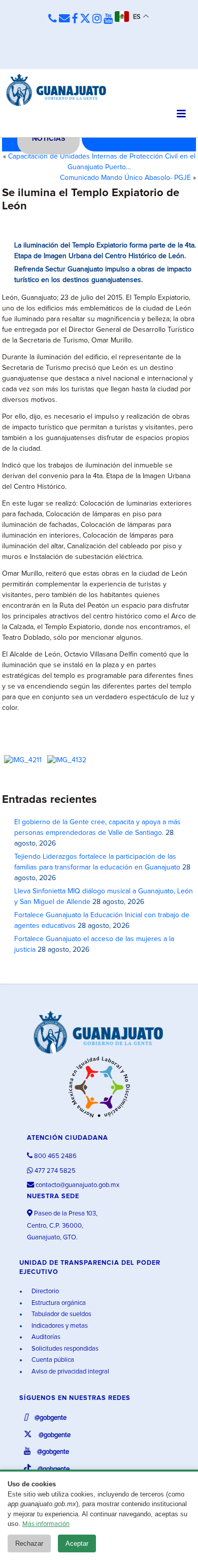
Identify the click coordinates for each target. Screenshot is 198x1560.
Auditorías (45, 1337)
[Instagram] (97, 19)
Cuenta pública (52, 1360)
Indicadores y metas (59, 1326)
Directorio (44, 1291)
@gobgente (50, 1418)
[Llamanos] (52, 19)
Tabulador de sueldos (60, 1314)
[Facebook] (75, 19)
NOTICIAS (48, 138)
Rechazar (29, 1543)
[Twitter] (85, 19)
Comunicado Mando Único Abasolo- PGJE (125, 177)
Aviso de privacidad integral (69, 1371)
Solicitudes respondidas (64, 1349)
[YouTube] (108, 19)
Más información (46, 1524)
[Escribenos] (64, 19)
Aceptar (76, 1543)
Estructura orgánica (58, 1303)
